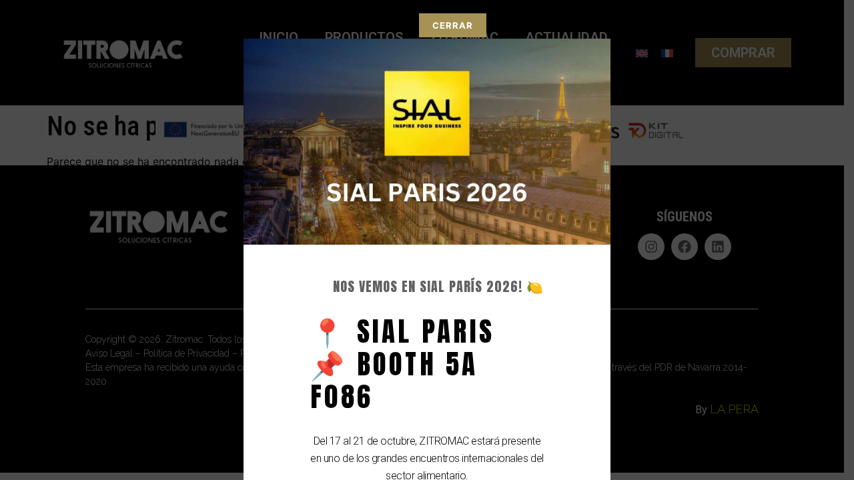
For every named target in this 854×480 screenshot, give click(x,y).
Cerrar (452, 25)
